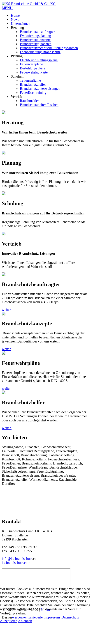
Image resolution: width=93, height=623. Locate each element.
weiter (6, 310)
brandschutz (23, 559)
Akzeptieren (8, 621)
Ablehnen (25, 621)
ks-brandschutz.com (16, 563)
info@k (7, 559)
